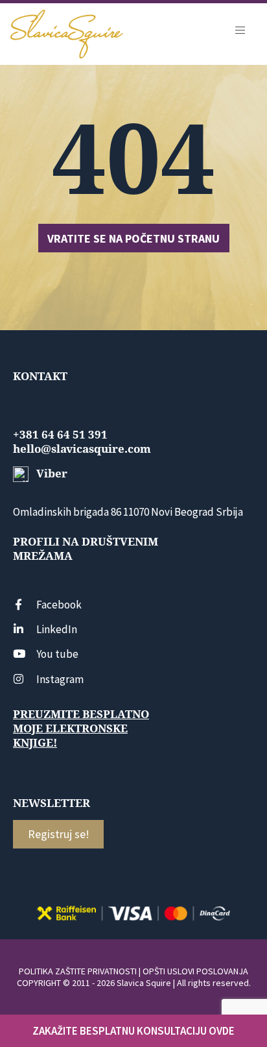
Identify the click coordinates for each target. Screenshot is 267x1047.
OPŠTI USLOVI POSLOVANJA (195, 971)
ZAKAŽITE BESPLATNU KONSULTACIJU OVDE (133, 1031)
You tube (57, 654)
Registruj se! (58, 833)
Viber (50, 473)
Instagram (60, 679)
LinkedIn (56, 629)
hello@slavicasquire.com (82, 448)
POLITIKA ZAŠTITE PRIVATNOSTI (78, 971)
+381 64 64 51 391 (60, 434)
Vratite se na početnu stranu (133, 238)
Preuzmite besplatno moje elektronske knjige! (81, 728)
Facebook (59, 604)
